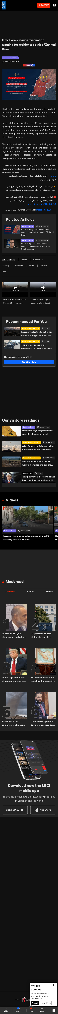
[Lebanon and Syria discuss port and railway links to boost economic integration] (14, 621)
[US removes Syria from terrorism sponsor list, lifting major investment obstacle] (43, 709)
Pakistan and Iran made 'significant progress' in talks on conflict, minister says (42, 680)
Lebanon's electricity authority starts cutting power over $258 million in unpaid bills (36, 334)
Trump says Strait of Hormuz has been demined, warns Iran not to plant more (38, 479)
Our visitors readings (21, 420)
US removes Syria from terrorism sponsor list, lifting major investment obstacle (43, 723)
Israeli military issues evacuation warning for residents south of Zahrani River (37, 232)
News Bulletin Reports (30, 328)
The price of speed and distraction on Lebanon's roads (36, 347)
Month (49, 592)
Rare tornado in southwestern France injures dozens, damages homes (14, 723)
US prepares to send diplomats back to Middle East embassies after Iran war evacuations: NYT (42, 636)
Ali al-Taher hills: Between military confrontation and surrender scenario (38, 448)
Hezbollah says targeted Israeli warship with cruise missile (37, 432)
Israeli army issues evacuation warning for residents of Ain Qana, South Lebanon (35, 246)
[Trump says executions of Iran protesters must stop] (14, 665)
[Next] (54, 524)
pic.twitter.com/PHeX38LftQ (42, 204)
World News (27, 473)
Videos (12, 500)
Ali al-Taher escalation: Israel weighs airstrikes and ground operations (36, 463)
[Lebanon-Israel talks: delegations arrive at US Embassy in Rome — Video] (27, 524)
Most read (15, 582)
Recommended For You (26, 322)
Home (6, 1011)
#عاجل (53, 176)
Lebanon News (27, 226)
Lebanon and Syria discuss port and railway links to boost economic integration (14, 636)
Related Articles (20, 220)
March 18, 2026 (43, 210)
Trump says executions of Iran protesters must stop (13, 680)
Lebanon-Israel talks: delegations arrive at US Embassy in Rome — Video (26, 538)
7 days (30, 592)
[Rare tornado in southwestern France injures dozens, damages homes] (14, 709)
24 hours (10, 592)
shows (42, 1011)
